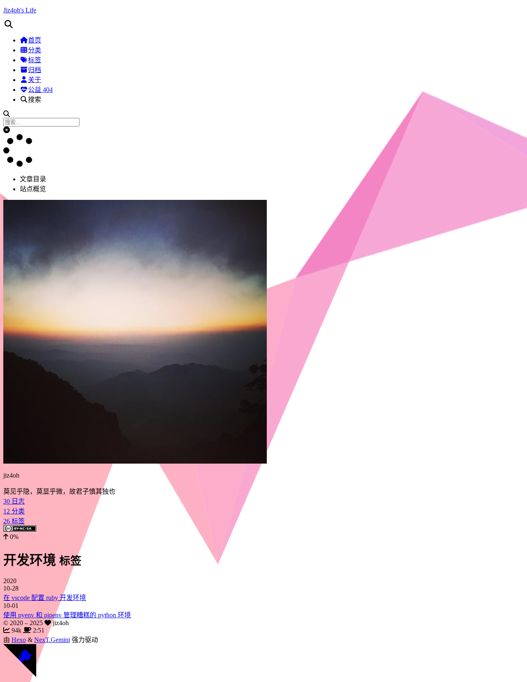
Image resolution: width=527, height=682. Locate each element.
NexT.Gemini (52, 639)
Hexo (19, 639)
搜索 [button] (34, 99)
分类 (34, 50)
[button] (263, 24)
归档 (34, 69)
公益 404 (40, 89)
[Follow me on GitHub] (19, 674)
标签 (34, 59)
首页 (34, 40)
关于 (34, 79)
